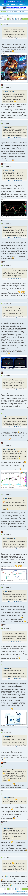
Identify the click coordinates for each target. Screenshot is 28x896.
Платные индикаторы (6, 15)
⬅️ (16, 11)
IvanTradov (6, 449)
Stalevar (6, 28)
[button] (5, 19)
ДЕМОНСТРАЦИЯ (11, 7)
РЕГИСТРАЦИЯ (19, 7)
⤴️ (10, 11)
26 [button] (21, 18)
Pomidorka (6, 736)
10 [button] (18, 18)
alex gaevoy (6, 828)
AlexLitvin (6, 91)
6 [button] (12, 18)
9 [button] (16, 18)
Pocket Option (3, 893)
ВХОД (24, 7)
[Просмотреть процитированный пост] (13, 28)
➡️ (21, 11)
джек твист (6, 797)
